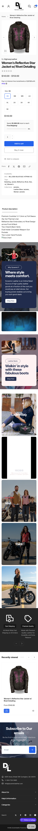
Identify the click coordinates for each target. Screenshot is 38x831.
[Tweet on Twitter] (14, 166)
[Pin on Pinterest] (19, 166)
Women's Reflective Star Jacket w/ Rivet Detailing (18, 700)
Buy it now (19, 150)
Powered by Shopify (25, 827)
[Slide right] (34, 37)
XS (8, 96)
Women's (10, 184)
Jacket (13, 182)
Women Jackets (19, 192)
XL (7, 102)
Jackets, (16, 187)
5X (7, 109)
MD (22, 96)
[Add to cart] (6, 711)
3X (22, 102)
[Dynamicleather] (7, 772)
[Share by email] (24, 166)
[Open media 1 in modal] (19, 37)
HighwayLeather (9, 59)
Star (30, 182)
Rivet (26, 182)
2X (15, 102)
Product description (9, 209)
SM (15, 96)
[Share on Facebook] (9, 166)
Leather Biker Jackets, (21, 189)
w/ (5, 184)
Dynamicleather (16, 827)
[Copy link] (29, 166)
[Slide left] (4, 37)
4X (29, 102)
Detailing (7, 182)
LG (29, 96)
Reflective (20, 182)
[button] (3, 6)
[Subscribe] (32, 750)
